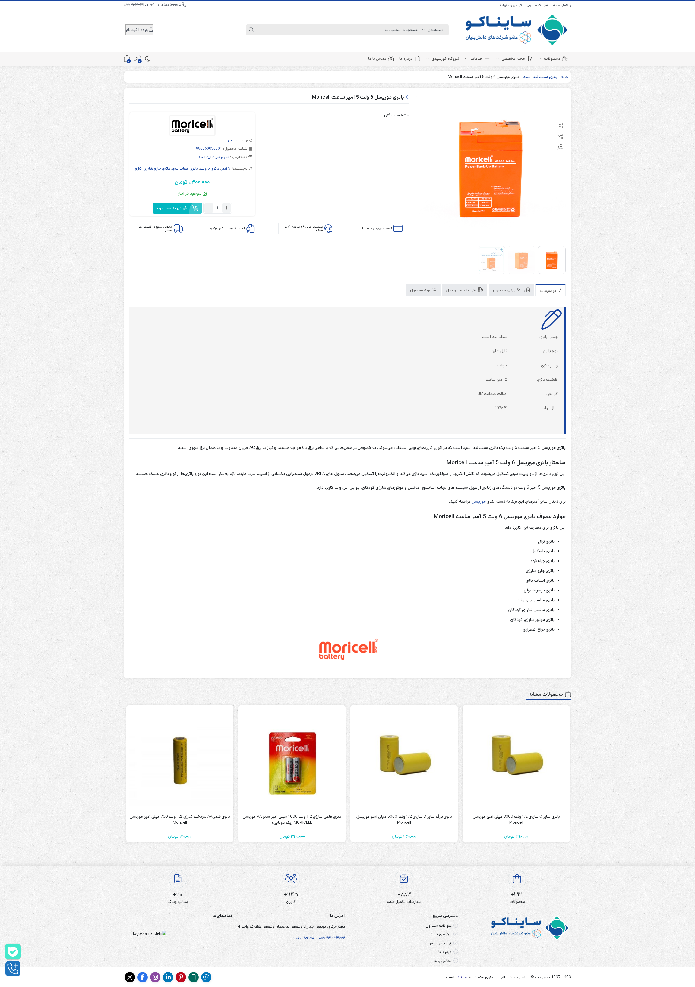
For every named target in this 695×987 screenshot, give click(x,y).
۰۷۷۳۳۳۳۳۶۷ (331, 938)
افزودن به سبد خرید (172, 208)
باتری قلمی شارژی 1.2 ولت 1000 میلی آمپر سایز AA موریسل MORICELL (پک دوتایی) (292, 820)
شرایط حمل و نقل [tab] (461, 290)
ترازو (138, 168)
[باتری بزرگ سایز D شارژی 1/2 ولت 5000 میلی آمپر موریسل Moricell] (404, 759)
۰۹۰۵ (296, 938)
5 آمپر (225, 168)
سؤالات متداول (537, 5)
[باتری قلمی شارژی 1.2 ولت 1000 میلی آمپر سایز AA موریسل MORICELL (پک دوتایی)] (292, 759)
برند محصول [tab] (420, 290)
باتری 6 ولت (209, 168)
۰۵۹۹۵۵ (308, 938)
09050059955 (170, 5)
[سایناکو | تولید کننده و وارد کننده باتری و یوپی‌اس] (517, 29)
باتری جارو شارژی (157, 168)
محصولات (551, 58)
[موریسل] (192, 126)
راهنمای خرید (562, 5)
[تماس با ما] (12, 968)
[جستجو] (251, 29)
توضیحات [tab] (548, 290)
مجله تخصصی (513, 58)
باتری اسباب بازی (185, 168)
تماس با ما (377, 58)
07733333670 (137, 5)
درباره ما (405, 58)
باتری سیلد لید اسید (540, 77)
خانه (564, 77)
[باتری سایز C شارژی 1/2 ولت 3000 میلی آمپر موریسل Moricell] (516, 759)
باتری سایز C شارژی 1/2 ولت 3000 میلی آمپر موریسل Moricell (516, 820)
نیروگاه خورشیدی (445, 58)
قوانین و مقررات (511, 5)
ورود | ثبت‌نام (137, 30)
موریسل (234, 140)
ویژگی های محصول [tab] (509, 290)
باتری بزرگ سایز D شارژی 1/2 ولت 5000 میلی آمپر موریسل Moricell (404, 820)
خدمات (475, 58)
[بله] (12, 951)
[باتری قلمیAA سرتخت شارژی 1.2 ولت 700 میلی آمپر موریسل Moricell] (180, 759)
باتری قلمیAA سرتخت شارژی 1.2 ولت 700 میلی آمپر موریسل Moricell (180, 820)
